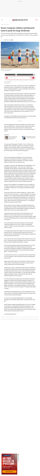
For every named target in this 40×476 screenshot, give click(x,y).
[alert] (9, 464)
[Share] (2, 40)
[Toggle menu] (2, 19)
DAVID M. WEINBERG (8, 81)
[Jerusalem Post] (20, 20)
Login (36, 19)
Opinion (8, 24)
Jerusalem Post (3, 24)
